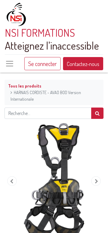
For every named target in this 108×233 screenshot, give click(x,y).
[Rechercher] (97, 113)
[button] (12, 181)
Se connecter (42, 64)
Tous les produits (24, 85)
